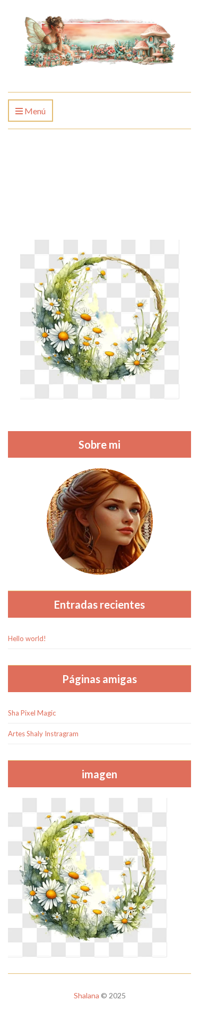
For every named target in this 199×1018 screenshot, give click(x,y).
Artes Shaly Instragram (43, 733)
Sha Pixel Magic (32, 713)
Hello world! (27, 638)
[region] (99, 927)
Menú (34, 111)
